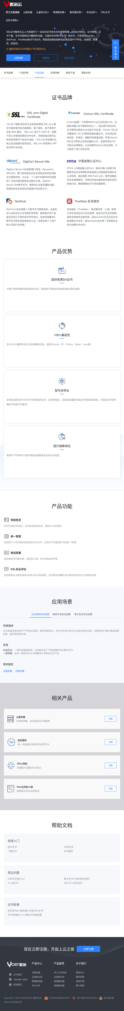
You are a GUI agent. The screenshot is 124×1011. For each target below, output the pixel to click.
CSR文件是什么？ (17, 878)
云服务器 (27, 12)
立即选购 (18, 57)
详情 (111, 718)
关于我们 (18, 974)
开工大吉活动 (60, 972)
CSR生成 (68, 846)
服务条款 (80, 976)
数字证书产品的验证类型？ (77, 878)
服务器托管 (75, 12)
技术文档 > (69, 57)
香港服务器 (59, 981)
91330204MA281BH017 (60, 997)
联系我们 (18, 984)
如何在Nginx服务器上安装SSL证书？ (26, 910)
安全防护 (91, 12)
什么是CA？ (14, 882)
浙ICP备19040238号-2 (87, 997)
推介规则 (80, 985)
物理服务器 (58, 12)
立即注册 (88, 949)
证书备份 (68, 851)
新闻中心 (80, 972)
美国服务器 (59, 985)
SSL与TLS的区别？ (74, 882)
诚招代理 (80, 981)
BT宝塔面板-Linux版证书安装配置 (25, 914)
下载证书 (12, 851)
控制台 (45, 57)
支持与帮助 (11, 20)
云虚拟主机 (41, 12)
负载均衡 (19, 670)
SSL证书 (105, 12)
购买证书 (12, 846)
